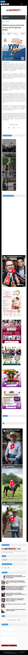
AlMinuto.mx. (16, 652)
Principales (7, 21)
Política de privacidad (11, 619)
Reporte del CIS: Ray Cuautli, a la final (16, 604)
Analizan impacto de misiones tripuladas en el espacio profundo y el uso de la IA (16, 594)
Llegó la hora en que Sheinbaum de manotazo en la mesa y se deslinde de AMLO (16, 582)
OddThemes (21, 653)
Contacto (19, 619)
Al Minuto (3, 33)
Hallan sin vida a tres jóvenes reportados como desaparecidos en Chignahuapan (15, 576)
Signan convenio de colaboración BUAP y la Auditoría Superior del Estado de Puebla (15, 599)
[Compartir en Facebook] (18, 127)
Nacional (16, 33)
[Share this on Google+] (14, 127)
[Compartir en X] (9, 127)
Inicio (3, 21)
